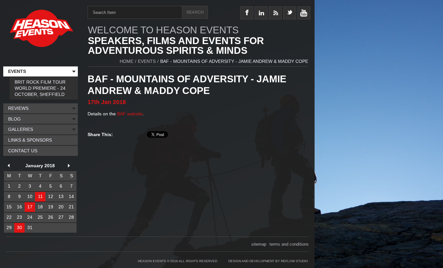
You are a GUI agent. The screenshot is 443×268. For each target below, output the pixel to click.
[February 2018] (70, 166)
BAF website (130, 113)
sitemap (258, 244)
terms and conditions (289, 244)
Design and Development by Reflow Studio (268, 261)
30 (19, 227)
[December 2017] (9, 166)
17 (29, 206)
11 (40, 196)
